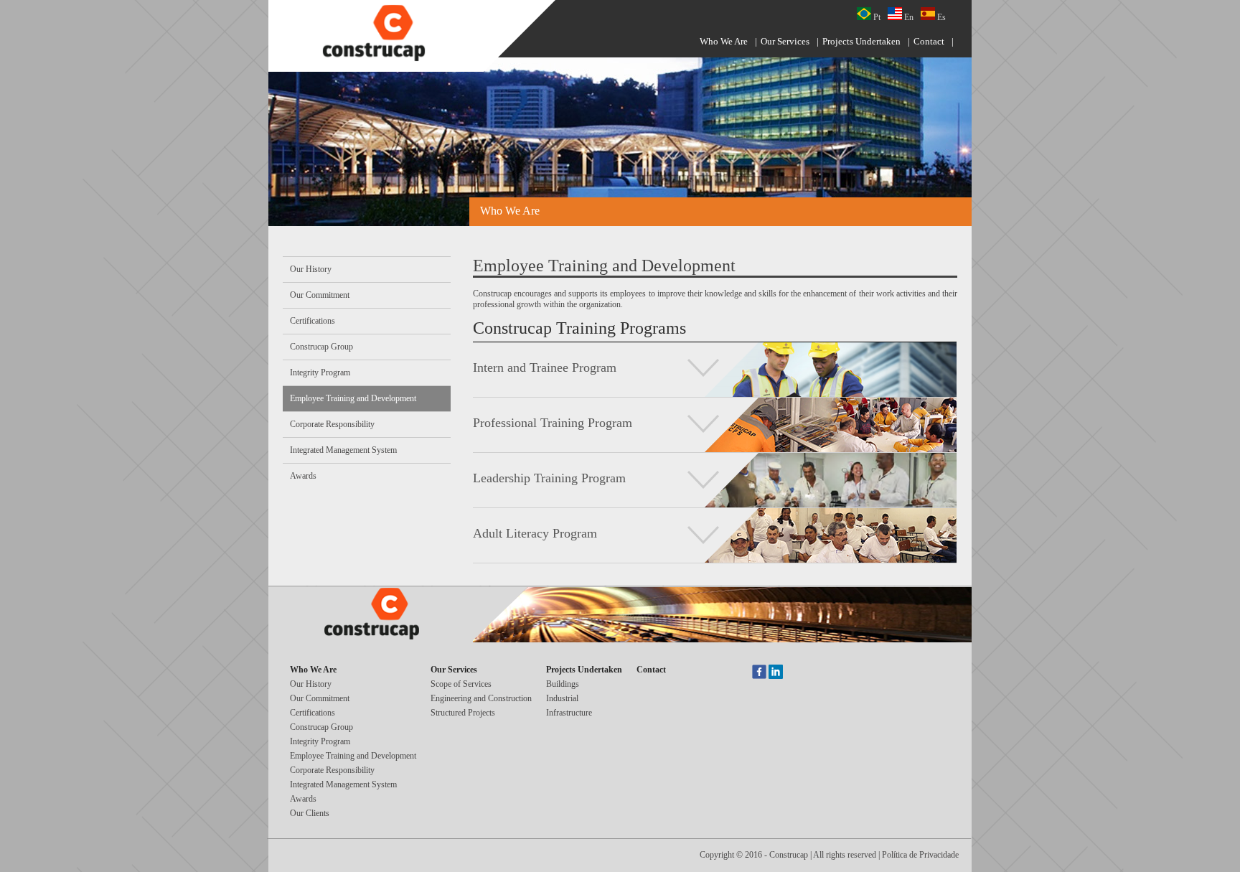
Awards (303, 476)
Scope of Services (461, 684)
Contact (928, 41)
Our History (311, 269)
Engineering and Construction (481, 698)
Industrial (562, 698)
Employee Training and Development (353, 398)
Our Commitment (319, 295)
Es (940, 17)
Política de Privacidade (920, 855)
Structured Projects (463, 713)
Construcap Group (321, 347)
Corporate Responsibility (332, 424)
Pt (875, 17)
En (907, 17)
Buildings (562, 684)
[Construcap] (383, 34)
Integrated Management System (343, 450)
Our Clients (309, 813)
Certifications (312, 321)
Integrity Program (320, 372)
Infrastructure (569, 713)
